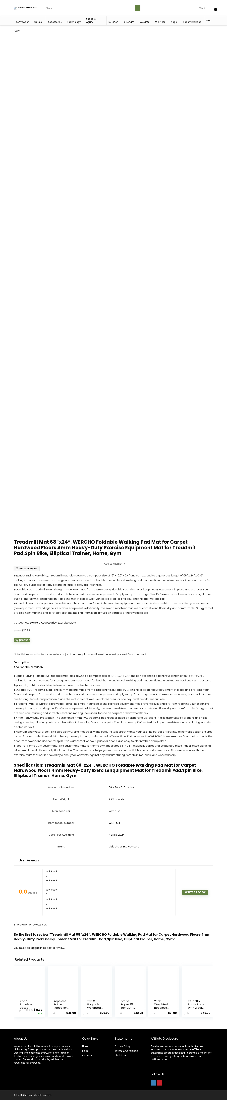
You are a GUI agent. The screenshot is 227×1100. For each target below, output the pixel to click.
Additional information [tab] (28, 667)
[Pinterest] (159, 1083)
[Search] (137, 8)
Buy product (22, 640)
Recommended (192, 22)
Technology (74, 22)
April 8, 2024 (117, 835)
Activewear (22, 22)
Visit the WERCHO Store (124, 846)
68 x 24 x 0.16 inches (121, 787)
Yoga (174, 22)
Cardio (38, 22)
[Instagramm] (153, 1083)
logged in (37, 948)
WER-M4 (114, 823)
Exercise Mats (67, 623)
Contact (87, 1055)
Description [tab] (21, 662)
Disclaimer (121, 1055)
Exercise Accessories (43, 623)
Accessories (55, 22)
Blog (208, 20)
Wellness (160, 22)
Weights (144, 22)
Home (85, 1046)
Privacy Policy (122, 1046)
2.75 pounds (116, 799)
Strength (129, 22)
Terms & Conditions (126, 1050)
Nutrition (113, 22)
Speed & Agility (91, 20)
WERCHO (114, 811)
